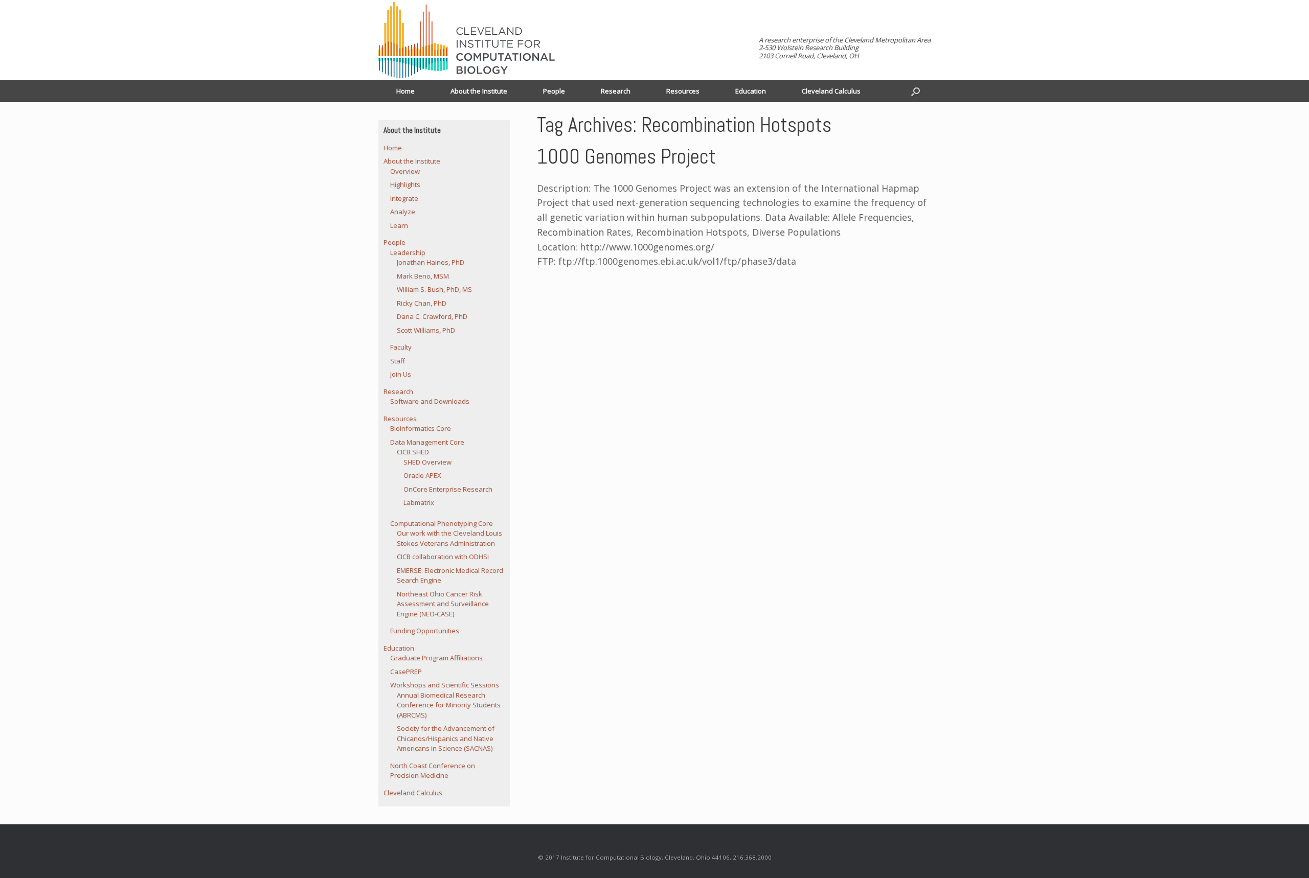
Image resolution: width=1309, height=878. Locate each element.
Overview (405, 171)
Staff (397, 360)
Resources (682, 91)
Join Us (400, 374)
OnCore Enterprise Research (447, 489)
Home (405, 91)
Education (750, 91)
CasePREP (406, 671)
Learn (399, 225)
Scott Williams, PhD (426, 330)
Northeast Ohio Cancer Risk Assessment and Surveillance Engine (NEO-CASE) (443, 603)
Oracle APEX (422, 475)
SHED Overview (427, 462)
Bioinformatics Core (420, 428)
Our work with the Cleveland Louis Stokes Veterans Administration (449, 538)
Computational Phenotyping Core (441, 523)
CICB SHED (413, 451)
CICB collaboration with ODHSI (443, 556)
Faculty (401, 347)
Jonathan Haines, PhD (430, 262)
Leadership (407, 252)
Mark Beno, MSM (423, 276)
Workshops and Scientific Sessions (444, 684)
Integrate (404, 198)
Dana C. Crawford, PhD (432, 316)
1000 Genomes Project (626, 157)
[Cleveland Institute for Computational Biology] (466, 40)
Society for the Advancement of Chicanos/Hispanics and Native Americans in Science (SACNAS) (445, 738)
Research (615, 91)
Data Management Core (427, 442)
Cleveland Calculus (831, 91)
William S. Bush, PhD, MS (434, 289)
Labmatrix (418, 502)
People (554, 91)
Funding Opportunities (424, 630)
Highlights (405, 184)
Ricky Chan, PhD (421, 303)
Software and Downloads (429, 401)
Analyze (402, 211)
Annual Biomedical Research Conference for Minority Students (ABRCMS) (449, 705)
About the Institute (478, 91)
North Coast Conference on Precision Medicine (432, 770)
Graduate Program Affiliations (436, 657)
